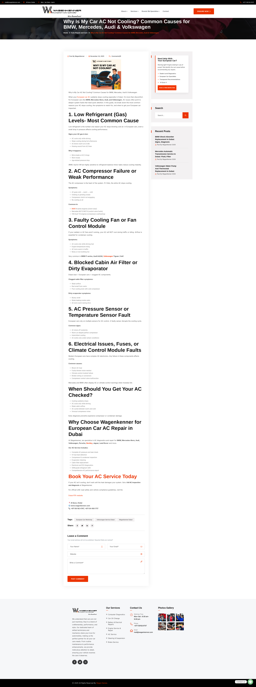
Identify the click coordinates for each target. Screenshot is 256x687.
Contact (166, 11)
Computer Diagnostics (116, 614)
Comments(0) (116, 56)
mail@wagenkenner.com (143, 632)
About (123, 11)
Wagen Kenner (101, 683)
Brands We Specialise (150, 11)
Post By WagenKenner (76, 56)
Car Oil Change (114, 618)
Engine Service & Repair (114, 629)
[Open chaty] (250, 681)
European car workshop (84, 519)
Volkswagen (108, 256)
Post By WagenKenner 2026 (166, 144)
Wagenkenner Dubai (125, 519)
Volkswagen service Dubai (106, 519)
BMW (74, 209)
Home (66, 33)
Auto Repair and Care (79, 33)
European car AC (83, 97)
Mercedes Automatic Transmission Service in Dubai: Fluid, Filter (165, 154)
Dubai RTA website (75, 495)
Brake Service (113, 642)
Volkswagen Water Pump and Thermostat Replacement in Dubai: (165, 168)
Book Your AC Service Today (102, 476)
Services (134, 11)
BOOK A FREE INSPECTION (167, 87)
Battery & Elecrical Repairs (115, 623)
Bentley (89, 443)
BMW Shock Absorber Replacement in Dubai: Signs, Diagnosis (164, 139)
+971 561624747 (140, 626)
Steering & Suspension (116, 638)
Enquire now (203, 11)
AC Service (112, 634)
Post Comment (77, 579)
